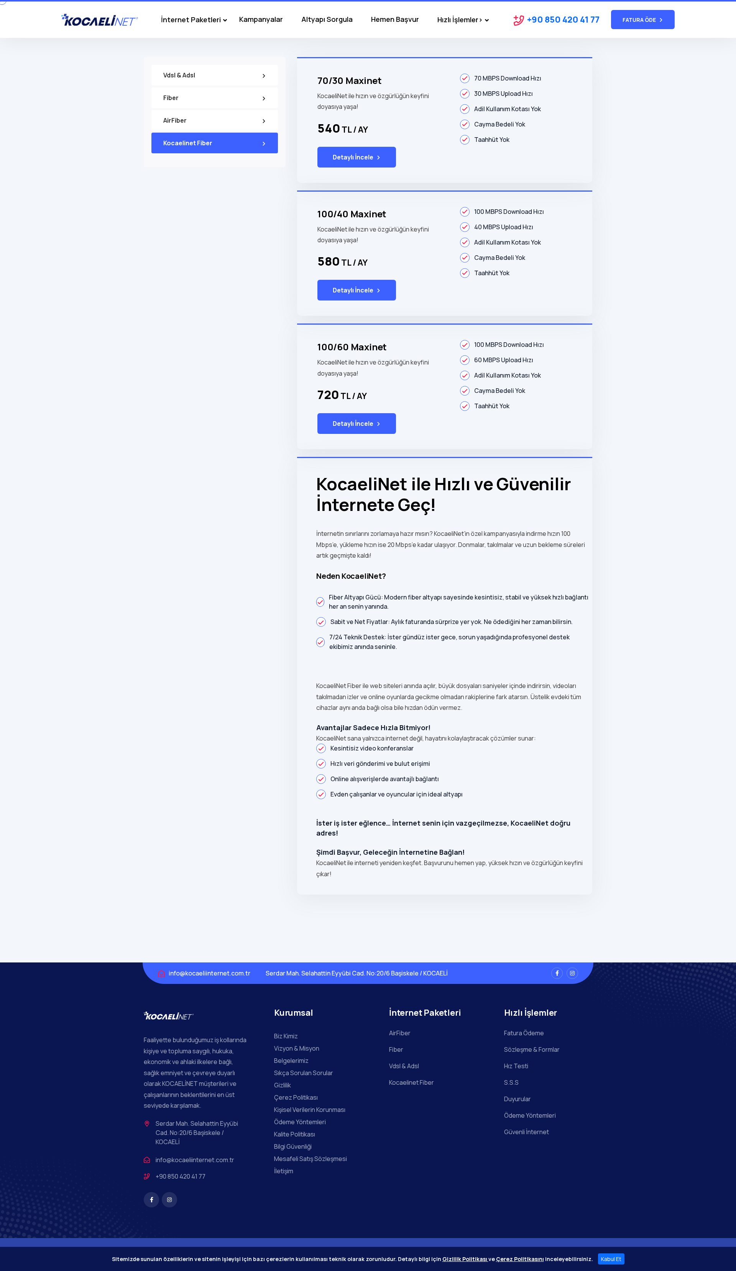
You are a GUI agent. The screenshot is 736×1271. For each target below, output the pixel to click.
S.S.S (511, 1082)
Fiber (171, 98)
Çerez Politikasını (520, 1259)
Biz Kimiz (286, 1036)
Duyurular (517, 1099)
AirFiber (175, 120)
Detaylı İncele (353, 157)
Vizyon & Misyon (296, 1048)
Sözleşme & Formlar (532, 1049)
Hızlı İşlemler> (460, 20)
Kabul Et (611, 1259)
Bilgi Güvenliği (293, 1146)
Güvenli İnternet (526, 1132)
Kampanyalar (261, 19)
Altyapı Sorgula (327, 19)
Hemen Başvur (395, 19)
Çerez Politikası (296, 1097)
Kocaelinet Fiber (187, 143)
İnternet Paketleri (191, 20)
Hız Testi (516, 1066)
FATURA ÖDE (639, 19)
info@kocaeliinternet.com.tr (209, 973)
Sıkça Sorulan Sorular (303, 1073)
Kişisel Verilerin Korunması (309, 1109)
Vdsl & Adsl (179, 75)
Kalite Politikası (294, 1134)
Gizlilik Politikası (465, 1259)
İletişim (283, 1171)
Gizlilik (282, 1085)
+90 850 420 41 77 (563, 19)
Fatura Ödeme (524, 1033)
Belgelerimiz (291, 1060)
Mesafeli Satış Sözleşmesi (310, 1158)
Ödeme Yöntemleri (300, 1122)
